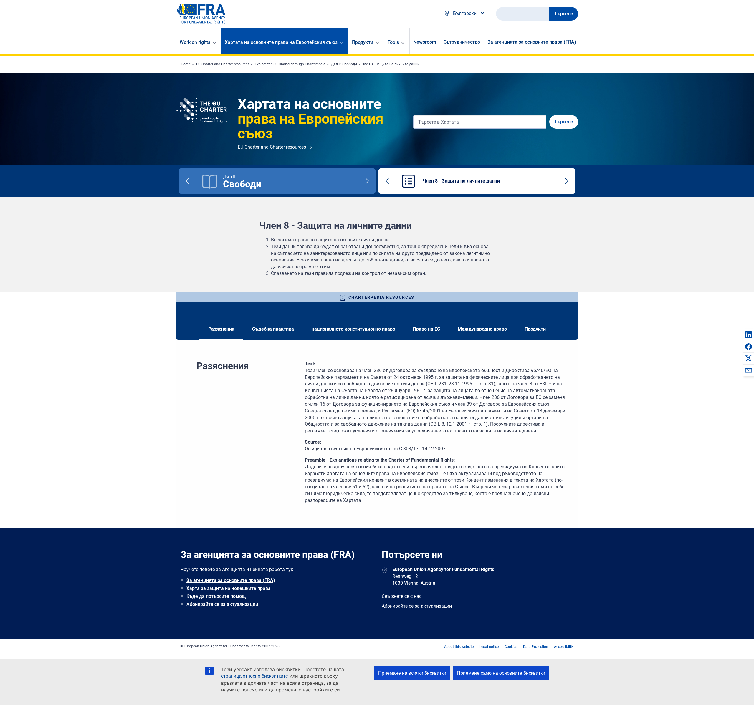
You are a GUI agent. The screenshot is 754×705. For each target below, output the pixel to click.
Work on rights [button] (195, 42)
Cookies (511, 647)
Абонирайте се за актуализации (222, 604)
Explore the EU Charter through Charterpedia (290, 64)
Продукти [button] (362, 42)
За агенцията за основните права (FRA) (531, 42)
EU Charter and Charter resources (222, 64)
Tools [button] (393, 42)
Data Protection (535, 647)
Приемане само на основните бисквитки (501, 673)
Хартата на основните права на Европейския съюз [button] (281, 42)
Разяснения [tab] (221, 329)
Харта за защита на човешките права (228, 588)
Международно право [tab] (482, 329)
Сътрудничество (462, 42)
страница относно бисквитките (254, 676)
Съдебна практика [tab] (273, 329)
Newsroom (424, 42)
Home (186, 64)
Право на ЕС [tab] (426, 329)
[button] (748, 335)
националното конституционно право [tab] (353, 329)
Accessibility (564, 647)
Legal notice (489, 647)
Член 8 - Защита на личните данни (390, 64)
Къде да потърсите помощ (216, 596)
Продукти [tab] (535, 329)
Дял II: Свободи (344, 64)
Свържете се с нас (401, 596)
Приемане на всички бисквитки (412, 673)
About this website (459, 647)
